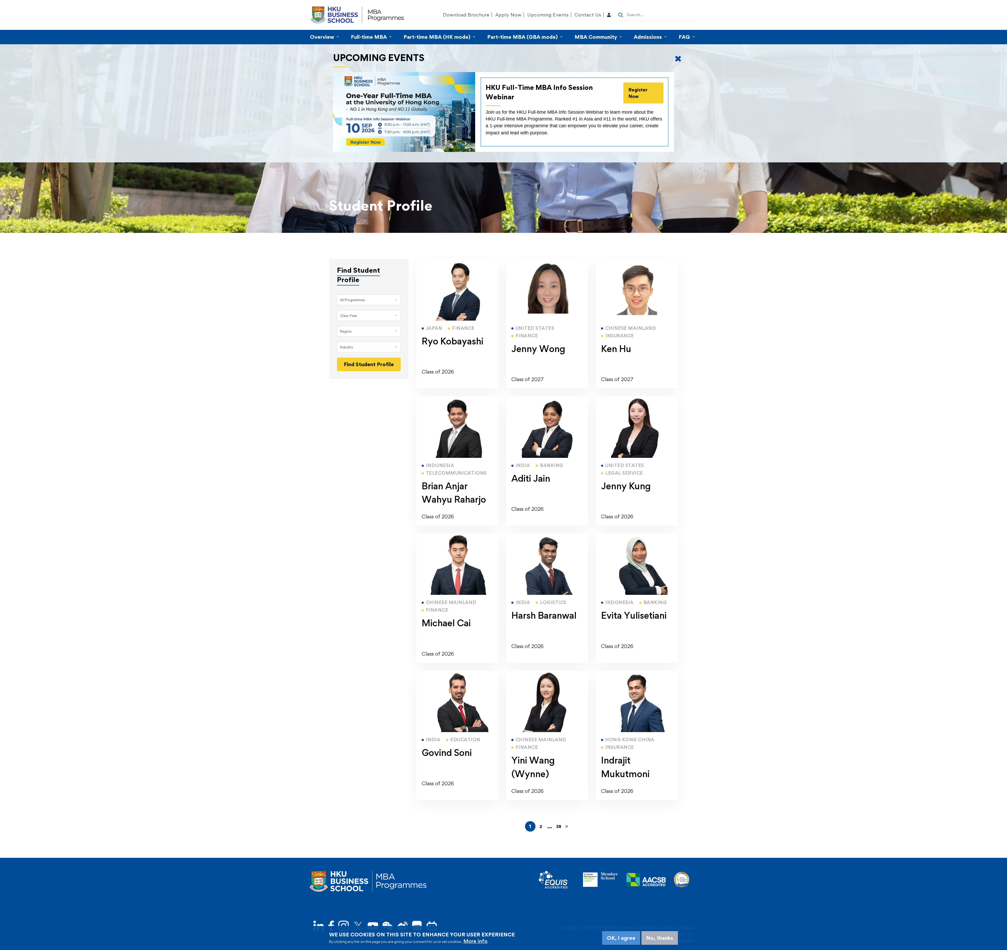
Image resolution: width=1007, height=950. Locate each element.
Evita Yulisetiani (634, 615)
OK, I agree (621, 938)
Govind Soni (447, 752)
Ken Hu (616, 348)
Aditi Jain (530, 478)
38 (558, 826)
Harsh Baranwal (543, 615)
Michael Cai (446, 623)
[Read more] (457, 262)
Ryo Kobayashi (452, 341)
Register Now (638, 93)
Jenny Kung (626, 486)
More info (475, 941)
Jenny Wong (538, 348)
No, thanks (659, 938)
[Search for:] (657, 14)
